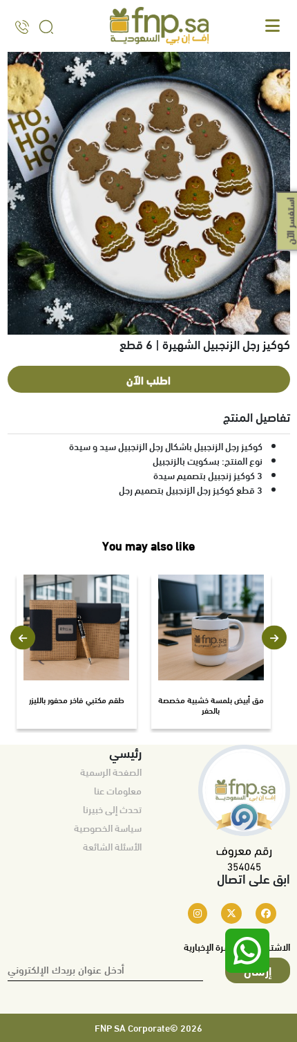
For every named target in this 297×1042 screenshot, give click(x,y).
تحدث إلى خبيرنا (112, 809)
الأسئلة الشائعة (112, 846)
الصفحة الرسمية (111, 772)
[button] (22, 638)
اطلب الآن (148, 379)
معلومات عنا (118, 790)
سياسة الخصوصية (108, 828)
